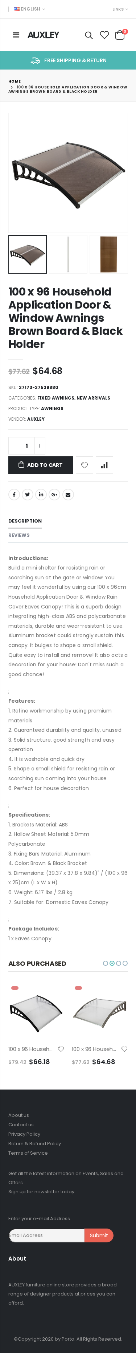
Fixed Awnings (55, 398)
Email (68, 494)
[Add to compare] (104, 465)
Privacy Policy (24, 1134)
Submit (99, 1235)
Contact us (21, 1124)
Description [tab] (25, 520)
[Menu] (16, 35)
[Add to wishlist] (84, 465)
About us (18, 1115)
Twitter (27, 494)
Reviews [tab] (19, 535)
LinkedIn (41, 494)
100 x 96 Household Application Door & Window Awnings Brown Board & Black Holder (65, 318)
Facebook (14, 494)
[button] (105, 963)
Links (118, 9)
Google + (54, 494)
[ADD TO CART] (52, 995)
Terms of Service (28, 1153)
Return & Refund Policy (34, 1143)
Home (14, 81)
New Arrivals (93, 398)
